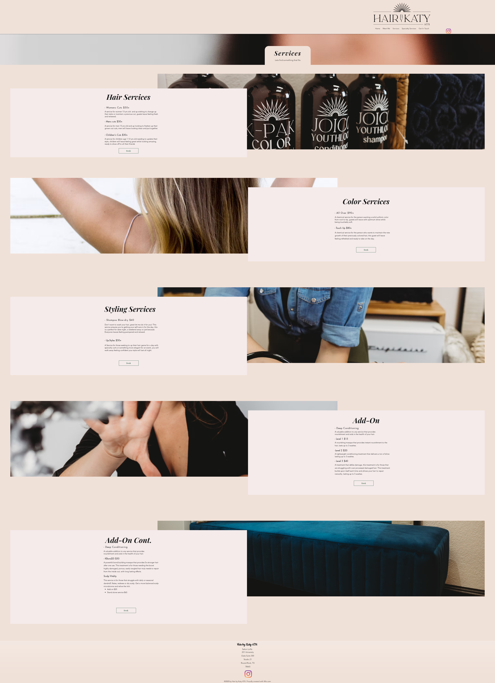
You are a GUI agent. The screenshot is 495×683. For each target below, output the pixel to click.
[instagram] (448, 31)
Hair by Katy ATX (247, 645)
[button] (128, 150)
